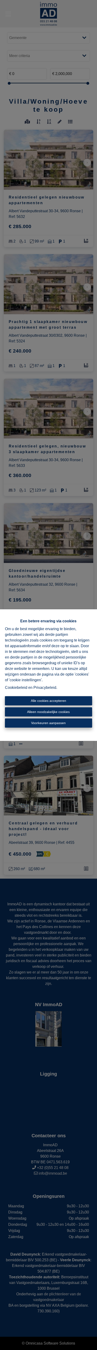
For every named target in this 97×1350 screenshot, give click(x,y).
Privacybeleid (44, 688)
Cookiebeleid (16, 688)
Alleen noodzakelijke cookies (48, 712)
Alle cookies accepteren (48, 701)
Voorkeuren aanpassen (48, 723)
